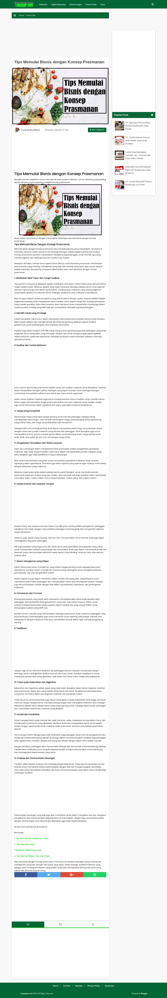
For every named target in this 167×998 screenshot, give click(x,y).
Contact (66, 986)
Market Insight (75, 4)
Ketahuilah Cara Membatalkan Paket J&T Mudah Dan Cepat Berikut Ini (138, 170)
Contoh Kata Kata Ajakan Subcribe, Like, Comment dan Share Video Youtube (138, 155)
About (55, 986)
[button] (152, 4)
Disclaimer (109, 986)
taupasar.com (26, 993)
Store (102, 4)
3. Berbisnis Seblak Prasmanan (27, 850)
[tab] (28, 924)
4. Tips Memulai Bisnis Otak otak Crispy (32, 856)
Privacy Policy (93, 986)
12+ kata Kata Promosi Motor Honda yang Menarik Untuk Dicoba (137, 126)
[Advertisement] (60, 38)
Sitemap (78, 986)
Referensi (43, 4)
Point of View (91, 4)
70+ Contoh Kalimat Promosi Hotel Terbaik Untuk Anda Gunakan (137, 140)
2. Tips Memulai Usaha (24, 844)
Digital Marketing (58, 4)
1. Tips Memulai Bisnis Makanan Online (31, 838)
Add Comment (97, 130)
